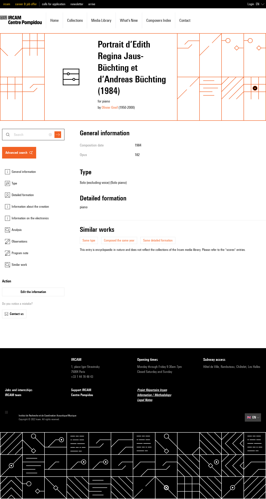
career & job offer (26, 4)
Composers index (158, 20)
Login (251, 4)
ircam (6, 4)
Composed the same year (119, 240)
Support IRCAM (81, 390)
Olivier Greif (110, 107)
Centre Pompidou (82, 395)
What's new (129, 20)
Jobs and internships (18, 390)
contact (184, 20)
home (54, 20)
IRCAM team (13, 395)
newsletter (76, 4)
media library (101, 20)
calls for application (53, 4)
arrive (91, 4)
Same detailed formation (158, 240)
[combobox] (33, 134)
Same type (89, 240)
